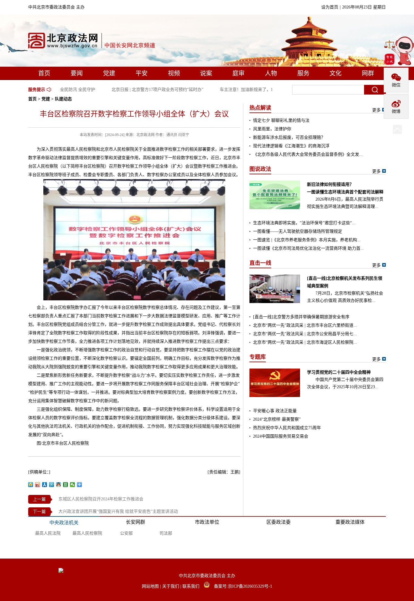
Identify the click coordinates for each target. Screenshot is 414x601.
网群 (368, 73)
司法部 (165, 533)
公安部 (126, 533)
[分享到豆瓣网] (65, 484)
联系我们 (191, 586)
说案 (206, 73)
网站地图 (151, 586)
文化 (335, 73)
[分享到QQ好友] (58, 484)
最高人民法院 (48, 533)
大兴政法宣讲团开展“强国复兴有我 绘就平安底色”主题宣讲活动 (118, 511)
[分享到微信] (72, 484)
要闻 (77, 73)
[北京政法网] (92, 42)
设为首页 (329, 7)
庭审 (238, 73)
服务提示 (36, 89)
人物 (271, 73)
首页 (44, 73)
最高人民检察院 (87, 533)
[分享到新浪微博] (37, 484)
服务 (303, 73)
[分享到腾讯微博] (51, 484)
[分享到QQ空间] (30, 484)
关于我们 (171, 586)
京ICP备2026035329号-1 (250, 586)
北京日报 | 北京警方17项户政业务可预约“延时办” (153, 89)
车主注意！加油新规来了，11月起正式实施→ (257, 89)
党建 (109, 73)
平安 (141, 73)
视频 (174, 73)
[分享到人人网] (44, 484)
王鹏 (234, 472)
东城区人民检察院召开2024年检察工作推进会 (100, 499)
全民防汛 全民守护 (73, 89)
